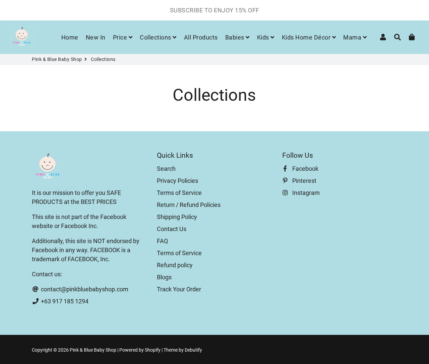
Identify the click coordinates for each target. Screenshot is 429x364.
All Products (201, 37)
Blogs (164, 277)
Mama (353, 37)
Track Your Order (179, 289)
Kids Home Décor (307, 37)
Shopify (153, 350)
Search (166, 168)
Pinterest (303, 180)
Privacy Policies (177, 180)
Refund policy (175, 265)
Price (121, 37)
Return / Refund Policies (189, 204)
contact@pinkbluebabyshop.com (84, 289)
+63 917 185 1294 (64, 301)
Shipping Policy (177, 216)
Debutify (193, 350)
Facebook (304, 168)
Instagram (305, 192)
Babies (235, 37)
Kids (264, 37)
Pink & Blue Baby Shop (57, 59)
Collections (156, 37)
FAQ (162, 240)
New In (96, 37)
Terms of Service (179, 192)
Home (69, 37)
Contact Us (171, 228)
